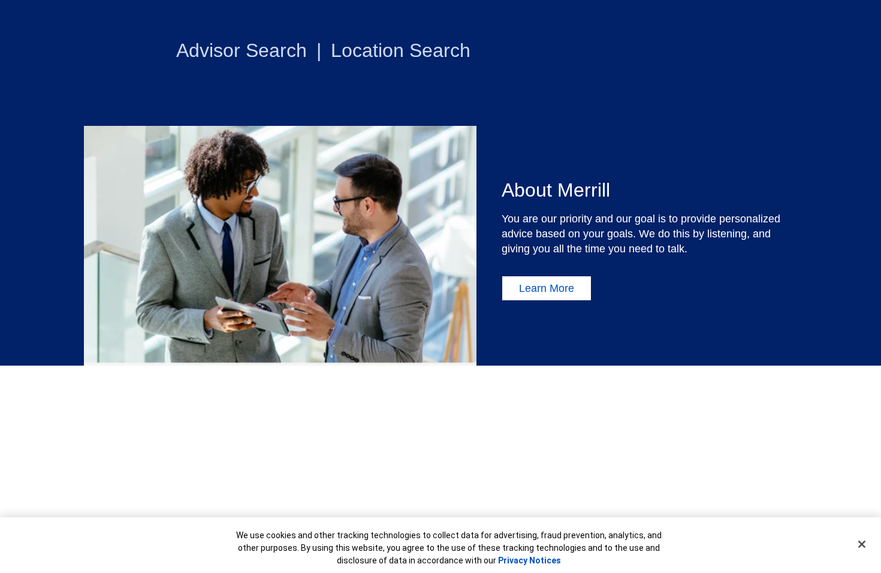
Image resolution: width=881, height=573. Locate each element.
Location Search (400, 50)
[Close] (862, 544)
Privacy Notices (529, 560)
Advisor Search (241, 50)
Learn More (546, 288)
